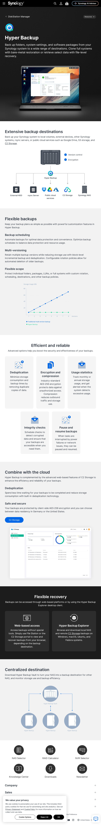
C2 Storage (11, 143)
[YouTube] (68, 820)
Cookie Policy (29, 809)
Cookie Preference (70, 814)
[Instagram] (73, 820)
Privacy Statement (12, 809)
